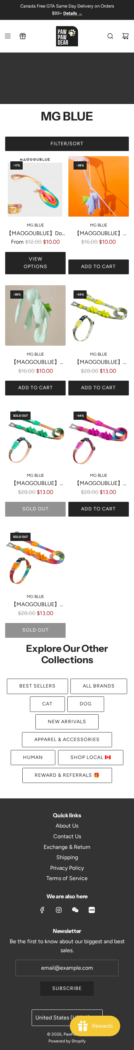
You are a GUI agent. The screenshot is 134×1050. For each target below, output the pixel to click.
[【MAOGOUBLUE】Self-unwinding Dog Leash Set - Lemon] (98, 315)
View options (35, 262)
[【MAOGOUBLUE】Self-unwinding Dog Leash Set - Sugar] (98, 436)
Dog (86, 704)
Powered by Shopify (67, 1041)
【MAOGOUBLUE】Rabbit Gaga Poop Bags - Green (35, 363)
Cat (47, 704)
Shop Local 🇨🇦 (90, 757)
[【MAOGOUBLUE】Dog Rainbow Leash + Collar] (35, 186)
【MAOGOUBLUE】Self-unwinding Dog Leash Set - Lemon (98, 363)
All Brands (99, 686)
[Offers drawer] (22, 36)
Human (33, 757)
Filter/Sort (67, 144)
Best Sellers (37, 686)
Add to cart (98, 266)
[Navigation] (7, 36)
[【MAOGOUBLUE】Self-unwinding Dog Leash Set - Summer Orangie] (35, 558)
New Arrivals (67, 722)
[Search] (110, 36)
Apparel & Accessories (67, 739)
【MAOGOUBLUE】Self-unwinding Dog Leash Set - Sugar (98, 484)
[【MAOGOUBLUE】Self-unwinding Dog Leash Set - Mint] (35, 436)
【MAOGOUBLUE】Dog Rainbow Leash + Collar (35, 234)
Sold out (35, 509)
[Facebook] (42, 910)
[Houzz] (91, 910)
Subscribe (67, 988)
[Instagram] (58, 910)
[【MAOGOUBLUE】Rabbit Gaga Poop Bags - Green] (35, 315)
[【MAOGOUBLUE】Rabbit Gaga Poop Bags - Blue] (98, 186)
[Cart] (125, 36)
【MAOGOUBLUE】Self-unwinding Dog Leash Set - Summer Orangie (35, 605)
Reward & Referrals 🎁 (67, 775)
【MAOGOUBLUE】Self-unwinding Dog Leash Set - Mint (35, 484)
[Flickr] (75, 910)
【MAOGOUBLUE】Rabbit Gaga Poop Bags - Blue (98, 234)
